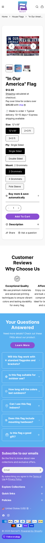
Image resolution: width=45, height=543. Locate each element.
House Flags (18, 16)
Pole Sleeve (15, 186)
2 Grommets (15, 171)
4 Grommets (15, 179)
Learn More (22, 345)
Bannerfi (15, 531)
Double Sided (16, 158)
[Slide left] (12, 46)
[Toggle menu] (2, 6)
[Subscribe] (40, 470)
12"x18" (12, 130)
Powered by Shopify (31, 531)
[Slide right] (33, 46)
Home (5, 16)
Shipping (10, 93)
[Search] (37, 6)
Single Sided (15, 151)
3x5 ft (12, 138)
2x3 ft (27, 130)
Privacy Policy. (15, 479)
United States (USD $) (17, 508)
